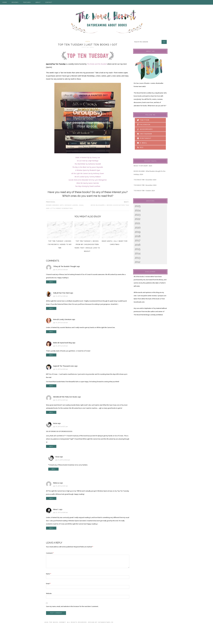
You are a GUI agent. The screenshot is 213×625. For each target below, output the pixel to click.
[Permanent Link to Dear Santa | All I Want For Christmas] (115, 237)
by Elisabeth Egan (87, 170)
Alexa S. (56, 509)
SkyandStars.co (105, 622)
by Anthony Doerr (87, 173)
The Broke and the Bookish (97, 64)
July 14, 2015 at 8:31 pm (60, 426)
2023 (137, 214)
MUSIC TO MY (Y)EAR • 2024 (143, 166)
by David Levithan (87, 186)
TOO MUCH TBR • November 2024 (145, 185)
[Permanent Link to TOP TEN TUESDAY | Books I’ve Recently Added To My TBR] (60, 237)
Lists (87, 41)
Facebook (144, 124)
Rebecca (56, 483)
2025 (138, 206)
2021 (137, 223)
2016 (137, 244)
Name (48, 574)
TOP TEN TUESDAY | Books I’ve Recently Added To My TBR (60, 244)
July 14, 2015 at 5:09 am (60, 296)
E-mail (143, 143)
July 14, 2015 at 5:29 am (60, 323)
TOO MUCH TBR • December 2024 (145, 180)
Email (48, 584)
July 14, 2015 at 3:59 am (60, 270)
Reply (51, 282)
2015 (137, 249)
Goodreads (145, 129)
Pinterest (145, 138)
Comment (50, 553)
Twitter (144, 120)
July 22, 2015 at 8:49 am (60, 512)
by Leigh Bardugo (87, 161)
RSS (141, 147)
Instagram (145, 134)
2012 (137, 262)
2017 (137, 240)
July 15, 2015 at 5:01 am (60, 486)
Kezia (55, 423)
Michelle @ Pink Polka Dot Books (65, 397)
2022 (137, 218)
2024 (138, 210)
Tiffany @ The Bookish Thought (64, 266)
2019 (137, 231)
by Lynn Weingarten (88, 180)
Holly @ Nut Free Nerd (61, 293)
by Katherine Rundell (88, 164)
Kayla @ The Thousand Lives (63, 366)
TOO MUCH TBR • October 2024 (144, 191)
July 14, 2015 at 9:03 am (60, 369)
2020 (138, 227)
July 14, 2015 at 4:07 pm (60, 400)
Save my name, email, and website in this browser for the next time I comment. (72, 606)
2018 (137, 236)
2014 (137, 253)
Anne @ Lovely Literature (62, 319)
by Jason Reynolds (87, 167)
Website (49, 593)
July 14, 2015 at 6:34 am (60, 346)
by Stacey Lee (87, 157)
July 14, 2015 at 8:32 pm (62, 460)
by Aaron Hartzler (87, 183)
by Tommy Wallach (88, 177)
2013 (137, 257)
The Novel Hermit (106, 22)
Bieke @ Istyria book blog (62, 343)
